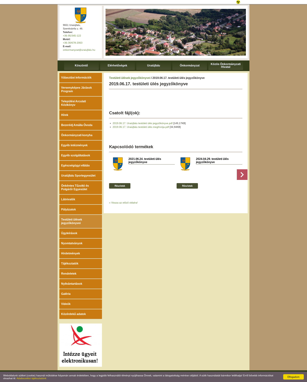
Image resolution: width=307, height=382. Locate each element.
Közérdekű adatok (73, 314)
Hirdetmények (70, 253)
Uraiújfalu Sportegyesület (78, 175)
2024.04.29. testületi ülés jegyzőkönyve (212, 160)
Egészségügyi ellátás (75, 165)
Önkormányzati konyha (76, 135)
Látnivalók (68, 199)
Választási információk (76, 77)
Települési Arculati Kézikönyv (73, 103)
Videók (66, 303)
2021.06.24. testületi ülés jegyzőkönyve (144, 160)
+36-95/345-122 (72, 35)
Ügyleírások (69, 233)
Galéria (66, 293)
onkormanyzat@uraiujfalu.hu (79, 49)
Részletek (120, 186)
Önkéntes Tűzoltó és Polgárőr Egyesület (75, 187)
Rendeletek (68, 273)
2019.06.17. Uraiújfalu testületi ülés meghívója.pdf (141, 127)
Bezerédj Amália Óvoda (76, 125)
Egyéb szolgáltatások (75, 155)
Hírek (64, 114)
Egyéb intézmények (74, 145)
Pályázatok (68, 209)
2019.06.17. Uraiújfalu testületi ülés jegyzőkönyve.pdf (143, 123)
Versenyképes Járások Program (76, 89)
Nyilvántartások (71, 283)
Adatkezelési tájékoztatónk (31, 378)
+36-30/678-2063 (72, 42)
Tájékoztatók (69, 263)
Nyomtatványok (71, 243)
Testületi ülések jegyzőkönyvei (71, 221)
